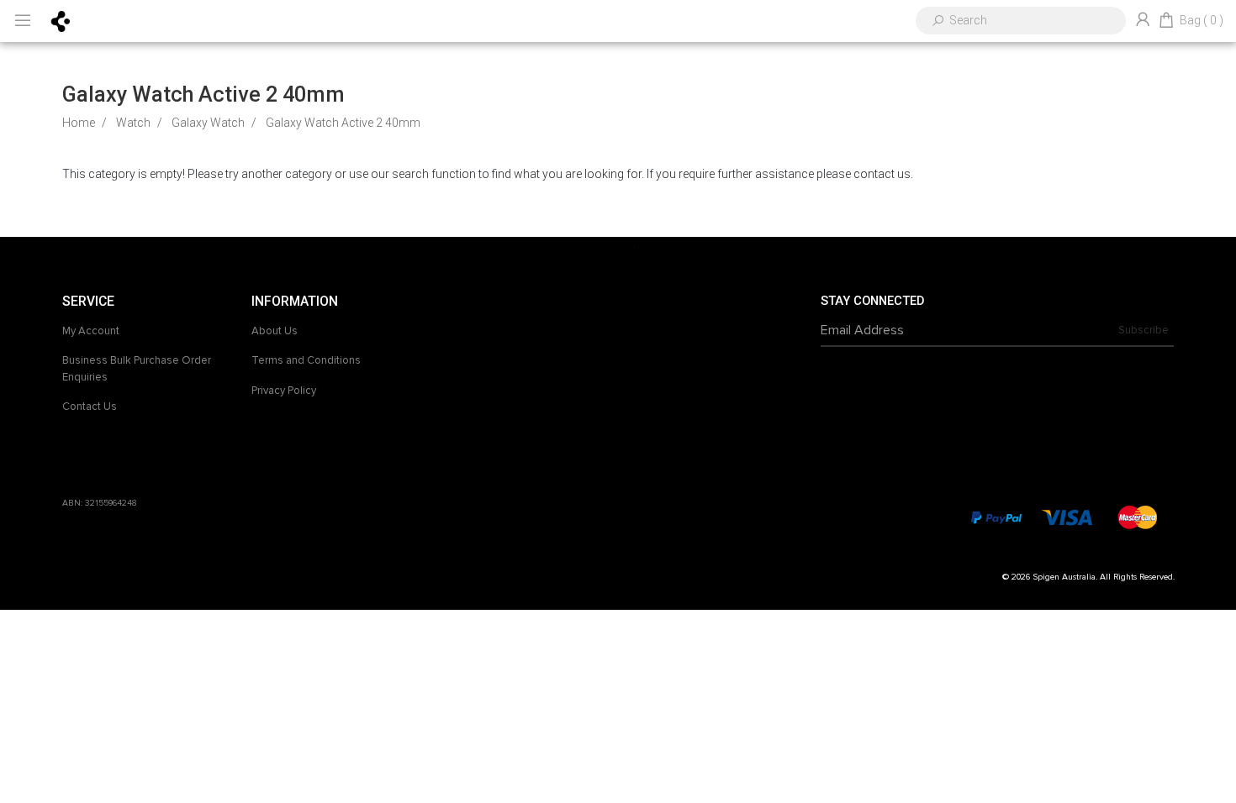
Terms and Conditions (306, 360)
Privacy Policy (283, 390)
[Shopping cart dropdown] (1166, 21)
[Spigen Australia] (61, 20)
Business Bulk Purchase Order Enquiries (136, 369)
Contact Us (89, 406)
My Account (90, 331)
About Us (274, 331)
